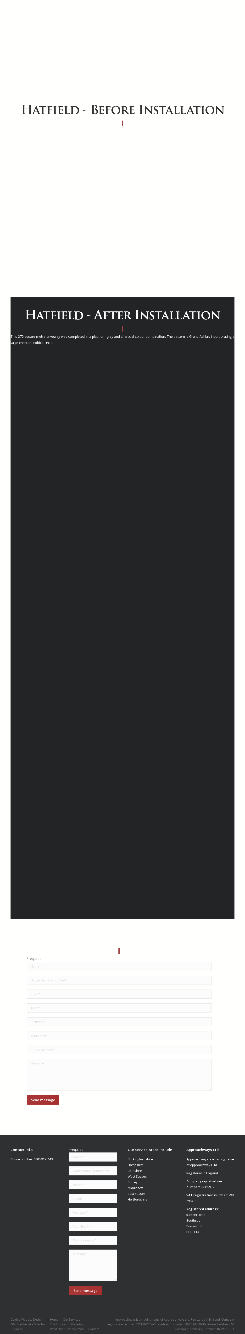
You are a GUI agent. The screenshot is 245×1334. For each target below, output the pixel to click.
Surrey (133, 1182)
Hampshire (136, 1165)
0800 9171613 (43, 1159)
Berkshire (135, 1170)
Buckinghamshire (140, 1159)
